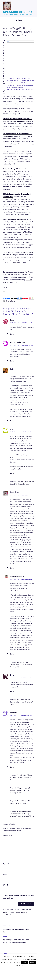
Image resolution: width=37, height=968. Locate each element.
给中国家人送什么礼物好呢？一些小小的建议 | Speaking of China (21, 777)
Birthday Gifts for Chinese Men (14, 219)
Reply (12, 334)
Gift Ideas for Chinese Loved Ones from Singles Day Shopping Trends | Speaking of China (22, 813)
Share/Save (10, 301)
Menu (20, 20)
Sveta (12, 320)
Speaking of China (18, 12)
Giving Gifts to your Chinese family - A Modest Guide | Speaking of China (21, 664)
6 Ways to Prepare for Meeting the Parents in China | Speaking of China (20, 790)
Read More (19, 965)
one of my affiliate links (11, 262)
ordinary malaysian (17, 342)
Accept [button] (25, 962)
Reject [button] (32, 962)
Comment (7, 835)
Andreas (13, 713)
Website (6, 885)
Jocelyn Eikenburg (17, 576)
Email (5, 874)
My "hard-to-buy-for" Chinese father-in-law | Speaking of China (21, 702)
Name (6, 864)
